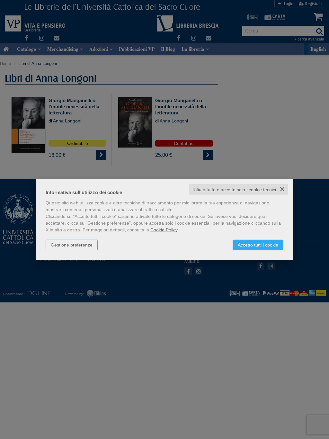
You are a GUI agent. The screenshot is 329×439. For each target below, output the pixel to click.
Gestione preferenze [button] (72, 244)
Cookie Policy (163, 229)
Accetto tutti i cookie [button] (258, 244)
